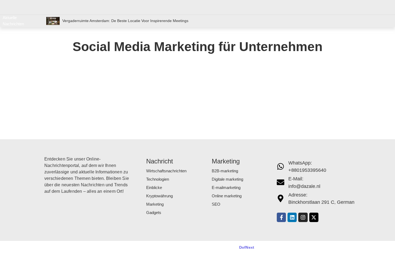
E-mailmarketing (226, 187)
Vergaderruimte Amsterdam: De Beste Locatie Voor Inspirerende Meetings (125, 21)
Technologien (157, 179)
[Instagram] (302, 217)
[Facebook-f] (281, 217)
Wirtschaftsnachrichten (166, 171)
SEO (216, 204)
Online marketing (227, 196)
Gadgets (153, 212)
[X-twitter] (313, 217)
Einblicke (154, 187)
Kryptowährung (159, 196)
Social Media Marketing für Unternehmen (106, 89)
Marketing (155, 204)
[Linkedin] (292, 217)
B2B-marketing (225, 171)
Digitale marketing (227, 179)
